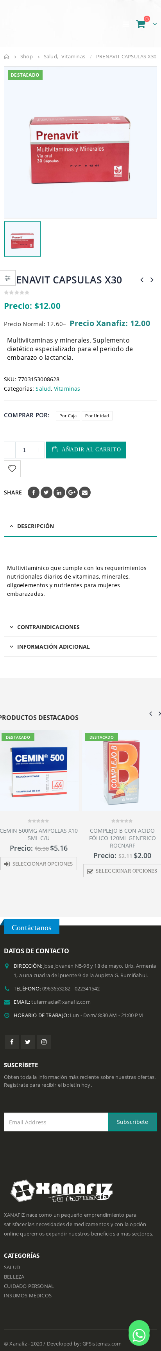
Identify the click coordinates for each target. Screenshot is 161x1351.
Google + (72, 485)
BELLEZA (14, 1269)
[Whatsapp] (139, 1330)
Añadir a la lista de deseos (13, 461)
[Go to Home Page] (6, 49)
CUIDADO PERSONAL (29, 1279)
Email (85, 485)
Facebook (33, 485)
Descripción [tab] (35, 519)
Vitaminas (67, 381)
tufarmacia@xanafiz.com (60, 994)
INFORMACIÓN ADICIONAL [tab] (53, 639)
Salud (43, 381)
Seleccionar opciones (43, 856)
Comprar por (26, 408)
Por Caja (68, 408)
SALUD (12, 1260)
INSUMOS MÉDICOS (28, 1288)
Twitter (46, 485)
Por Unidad (97, 408)
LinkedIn (59, 485)
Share (13, 485)
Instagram (44, 1035)
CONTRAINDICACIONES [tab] (48, 619)
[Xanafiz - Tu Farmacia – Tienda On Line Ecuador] (43, 20)
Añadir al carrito (91, 443)
